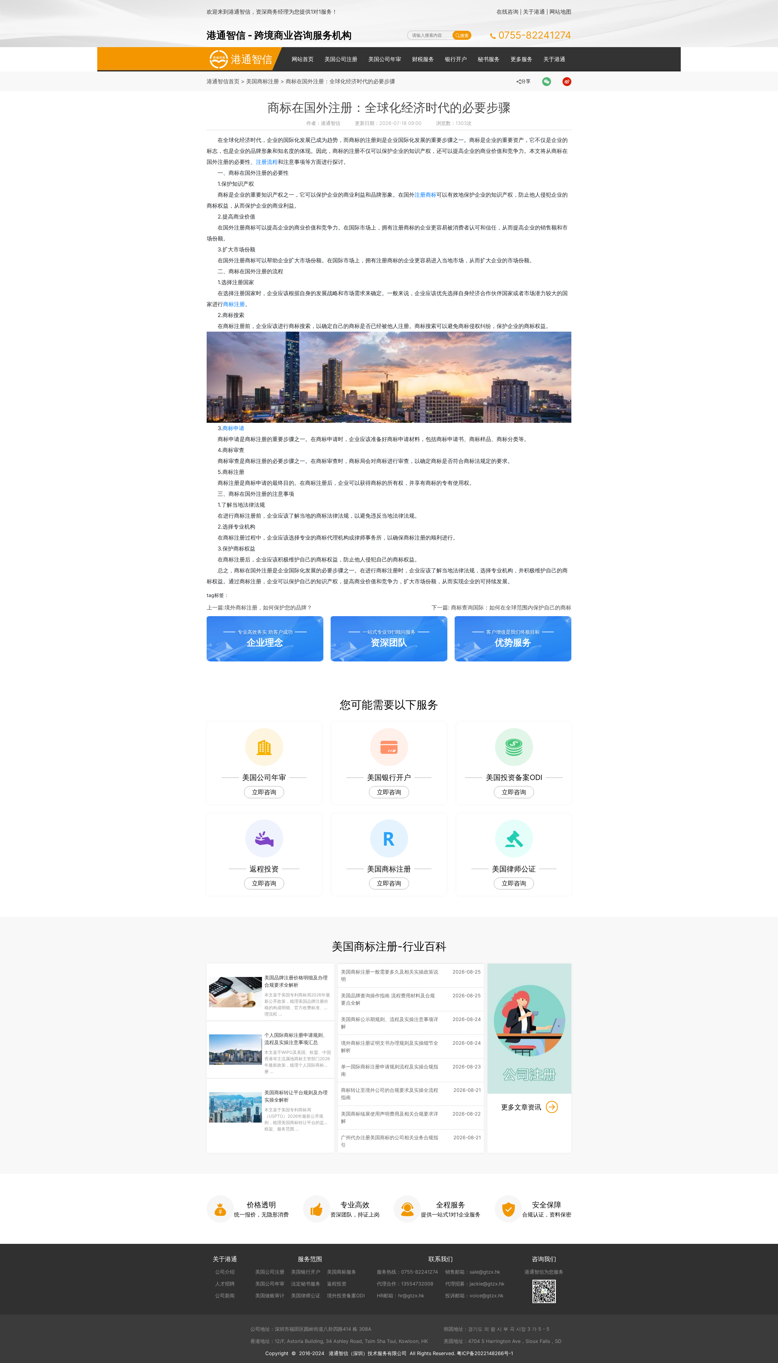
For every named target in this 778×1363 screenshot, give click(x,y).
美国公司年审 (384, 59)
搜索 (464, 35)
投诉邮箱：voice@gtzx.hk (474, 1295)
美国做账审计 (269, 1295)
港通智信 (251, 59)
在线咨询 (507, 12)
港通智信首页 (223, 81)
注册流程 (267, 162)
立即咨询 (264, 792)
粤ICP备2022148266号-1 (485, 1353)
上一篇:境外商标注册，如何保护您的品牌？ (259, 607)
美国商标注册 (262, 81)
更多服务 (521, 59)
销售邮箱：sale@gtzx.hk (472, 1272)
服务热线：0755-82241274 (407, 1272)
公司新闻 (225, 1295)
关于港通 (534, 12)
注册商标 (425, 195)
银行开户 (456, 59)
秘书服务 (489, 59)
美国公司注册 (341, 59)
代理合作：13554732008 (405, 1284)
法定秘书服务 (305, 1284)
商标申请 (233, 428)
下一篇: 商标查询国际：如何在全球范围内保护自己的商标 (501, 607)
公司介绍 (225, 1272)
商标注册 (234, 304)
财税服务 (423, 59)
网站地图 (560, 12)
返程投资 (336, 1284)
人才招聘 (225, 1284)
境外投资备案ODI (346, 1295)
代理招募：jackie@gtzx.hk (474, 1284)
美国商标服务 (341, 1272)
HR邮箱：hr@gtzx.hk (400, 1295)
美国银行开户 (305, 1272)
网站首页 (303, 59)
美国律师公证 (305, 1295)
